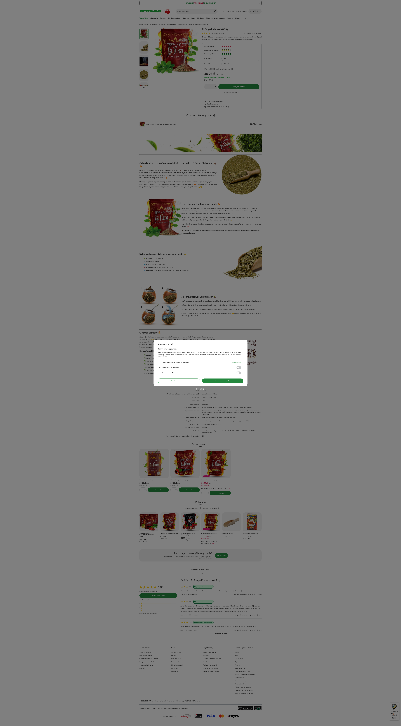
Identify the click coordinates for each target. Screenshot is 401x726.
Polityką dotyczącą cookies (205, 352)
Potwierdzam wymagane (179, 381)
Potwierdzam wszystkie (222, 381)
